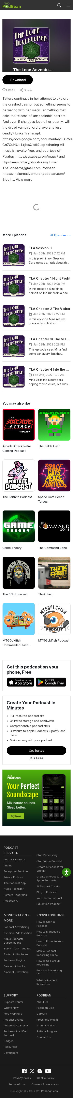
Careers (41, 1013)
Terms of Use (17, 1084)
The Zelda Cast (49, 446)
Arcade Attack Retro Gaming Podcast (16, 448)
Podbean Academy (16, 1025)
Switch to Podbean (16, 954)
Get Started (36, 750)
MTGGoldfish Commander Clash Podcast (15, 643)
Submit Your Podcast (17, 948)
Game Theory (11, 548)
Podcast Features (15, 859)
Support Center (13, 1002)
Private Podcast (14, 877)
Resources (10, 1046)
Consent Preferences (45, 1084)
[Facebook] (24, 1071)
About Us (42, 1002)
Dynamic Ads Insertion (18, 933)
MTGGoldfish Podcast (53, 640)
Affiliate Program (47, 1031)
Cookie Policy (45, 1077)
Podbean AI (11, 900)
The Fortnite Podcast (17, 497)
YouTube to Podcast (49, 898)
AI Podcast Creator (48, 886)
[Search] (59, 5)
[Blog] (40, 1071)
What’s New (11, 1007)
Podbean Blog (45, 1007)
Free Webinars (13, 1013)
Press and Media (47, 1019)
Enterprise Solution (16, 871)
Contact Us (43, 1037)
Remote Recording (15, 894)
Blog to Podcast (46, 892)
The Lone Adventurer (33, 69)
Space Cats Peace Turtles (51, 499)
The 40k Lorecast (14, 594)
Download (18, 80)
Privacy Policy (22, 1077)
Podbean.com (50, 1091)
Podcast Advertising (16, 927)
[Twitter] (32, 1071)
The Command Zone (52, 548)
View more (24, 179)
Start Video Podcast (49, 861)
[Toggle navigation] (68, 5)
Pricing (8, 865)
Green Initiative (46, 1025)
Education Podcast (48, 903)
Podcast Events (13, 1019)
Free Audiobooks (14, 966)
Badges (8, 1040)
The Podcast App (15, 883)
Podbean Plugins (14, 960)
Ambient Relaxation (16, 972)
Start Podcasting (47, 855)
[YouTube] (48, 1071)
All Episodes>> (60, 235)
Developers (11, 1052)
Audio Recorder (14, 888)
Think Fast (45, 594)
